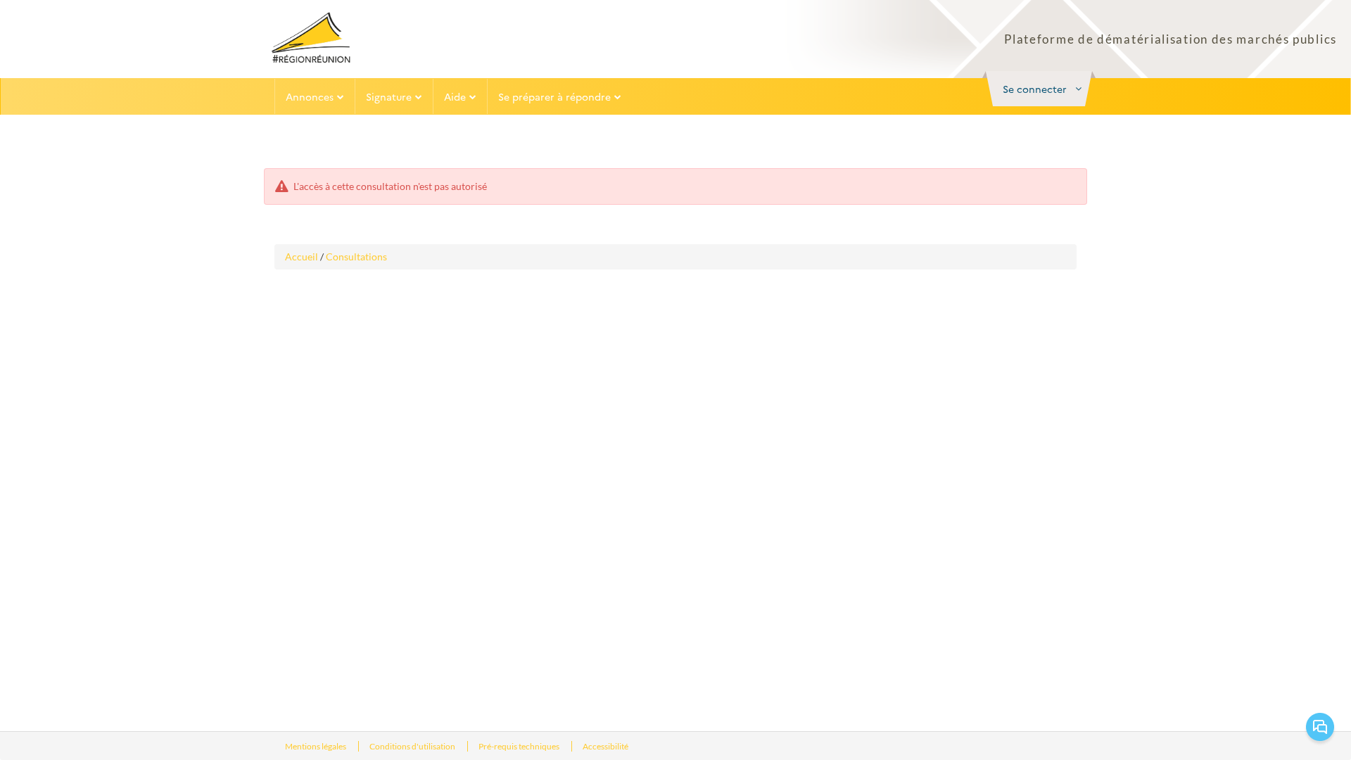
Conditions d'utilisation (413, 746)
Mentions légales (316, 746)
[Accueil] (311, 37)
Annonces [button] (310, 96)
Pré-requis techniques (519, 746)
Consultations (356, 256)
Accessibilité (605, 746)
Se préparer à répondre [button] (554, 96)
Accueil (301, 256)
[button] (1039, 88)
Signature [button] (389, 96)
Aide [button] (455, 96)
